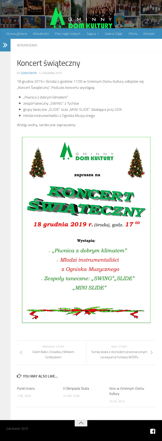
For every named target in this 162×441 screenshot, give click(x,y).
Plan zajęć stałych (67, 33)
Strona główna (16, 33)
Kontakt (149, 33)
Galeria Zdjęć (114, 33)
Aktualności (41, 33)
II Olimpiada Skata (76, 388)
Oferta (133, 33)
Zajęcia (91, 33)
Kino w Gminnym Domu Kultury (126, 391)
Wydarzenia (27, 45)
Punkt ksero (26, 388)
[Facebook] (153, 431)
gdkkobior (29, 73)
